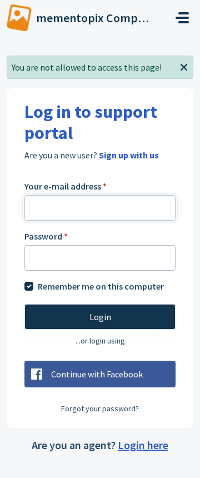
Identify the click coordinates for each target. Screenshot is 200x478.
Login (100, 316)
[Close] (184, 66)
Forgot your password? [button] (100, 409)
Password (46, 236)
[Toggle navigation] (182, 18)
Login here (143, 445)
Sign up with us (129, 155)
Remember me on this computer (101, 286)
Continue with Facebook (97, 374)
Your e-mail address (65, 186)
